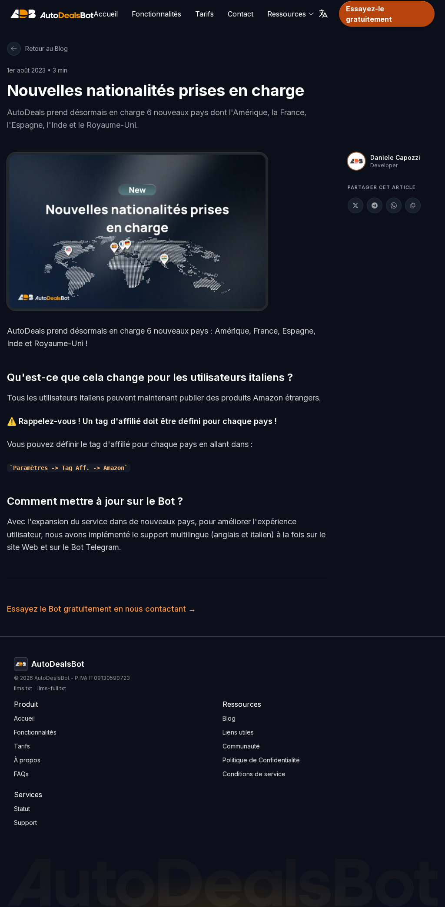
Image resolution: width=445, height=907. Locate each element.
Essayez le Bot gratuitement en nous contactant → (101, 608)
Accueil (105, 14)
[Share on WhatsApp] (394, 205)
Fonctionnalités (156, 14)
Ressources (286, 14)
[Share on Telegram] (374, 205)
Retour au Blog (46, 48)
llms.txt (23, 688)
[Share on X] (355, 205)
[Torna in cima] (51, 14)
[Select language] (323, 13)
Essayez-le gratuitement (369, 13)
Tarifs (204, 14)
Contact (240, 14)
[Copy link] (413, 205)
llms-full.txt (51, 688)
